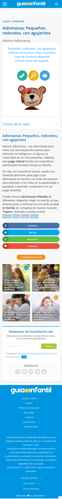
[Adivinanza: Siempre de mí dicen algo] (45, 75)
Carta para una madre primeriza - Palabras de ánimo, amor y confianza (16, 316)
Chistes (16, 216)
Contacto (29, 417)
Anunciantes (29, 422)
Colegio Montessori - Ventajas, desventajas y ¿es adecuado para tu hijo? (46, 286)
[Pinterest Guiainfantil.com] (24, 372)
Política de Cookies (12, 357)
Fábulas (34, 216)
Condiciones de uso (47, 353)
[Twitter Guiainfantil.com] (37, 372)
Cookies (29, 403)
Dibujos (25, 216)
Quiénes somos (29, 398)
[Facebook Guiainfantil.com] (18, 372)
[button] (9, 5)
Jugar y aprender (13, 21)
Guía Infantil (29, 483)
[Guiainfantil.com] (31, 5)
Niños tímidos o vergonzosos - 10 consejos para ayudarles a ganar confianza (14, 285)
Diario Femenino (31, 488)
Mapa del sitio (31, 426)
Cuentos (7, 216)
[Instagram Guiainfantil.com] (31, 372)
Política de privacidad (29, 407)
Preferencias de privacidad (28, 353)
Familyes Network (29, 478)
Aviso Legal (29, 412)
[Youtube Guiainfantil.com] (44, 372)
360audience (39, 495)
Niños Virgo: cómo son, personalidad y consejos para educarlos (44, 316)
